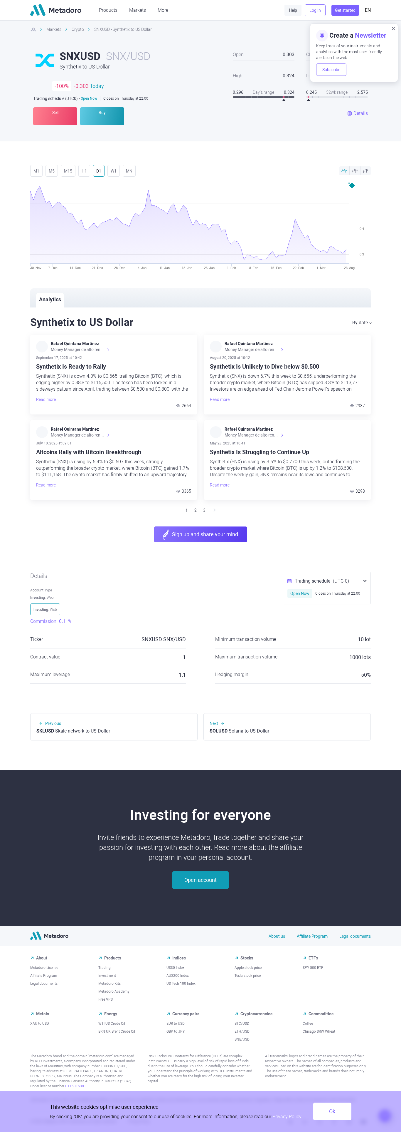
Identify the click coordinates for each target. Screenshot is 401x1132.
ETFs (313, 958)
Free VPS (105, 999)
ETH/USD (242, 1031)
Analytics (50, 299)
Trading (104, 968)
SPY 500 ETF (313, 968)
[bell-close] (393, 28)
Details (360, 113)
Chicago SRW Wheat (319, 1031)
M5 (52, 171)
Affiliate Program (312, 936)
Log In (315, 10)
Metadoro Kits (109, 983)
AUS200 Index (177, 976)
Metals (42, 1013)
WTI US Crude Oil (111, 1023)
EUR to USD (175, 1023)
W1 (114, 171)
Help (293, 10)
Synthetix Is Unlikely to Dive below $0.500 (264, 366)
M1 (36, 171)
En (368, 10)
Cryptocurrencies (256, 1013)
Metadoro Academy (113, 991)
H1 (84, 171)
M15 (68, 171)
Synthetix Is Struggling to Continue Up (259, 452)
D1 (98, 171)
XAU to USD (39, 1023)
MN (129, 171)
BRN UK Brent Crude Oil (116, 1031)
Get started (345, 10)
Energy (110, 1013)
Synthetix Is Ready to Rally (71, 366)
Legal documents (355, 936)
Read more (46, 399)
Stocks (246, 958)
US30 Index (175, 968)
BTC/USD (242, 1023)
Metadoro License (44, 968)
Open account (200, 880)
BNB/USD (242, 1039)
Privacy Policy (286, 1116)
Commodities (321, 1013)
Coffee (308, 1023)
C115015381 (75, 1086)
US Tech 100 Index (181, 983)
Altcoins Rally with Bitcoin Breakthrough (88, 452)
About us (277, 936)
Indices (179, 958)
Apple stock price (248, 968)
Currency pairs (185, 1013)
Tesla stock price (248, 976)
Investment (107, 976)
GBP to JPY (175, 1031)
